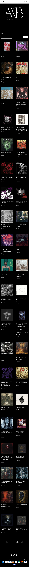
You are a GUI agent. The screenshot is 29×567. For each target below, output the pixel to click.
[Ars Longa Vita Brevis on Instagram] (14, 555)
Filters (25, 37)
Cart (27, 1)
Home (2, 26)
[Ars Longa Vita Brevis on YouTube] (16, 555)
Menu (4, 1)
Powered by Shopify (21, 559)
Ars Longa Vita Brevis (10, 559)
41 (18, 542)
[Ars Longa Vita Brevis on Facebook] (11, 555)
